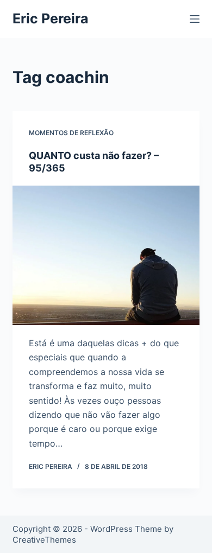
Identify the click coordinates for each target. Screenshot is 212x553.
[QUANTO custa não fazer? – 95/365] (106, 255)
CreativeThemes (44, 540)
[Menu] (194, 19)
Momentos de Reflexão (71, 133)
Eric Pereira (51, 18)
